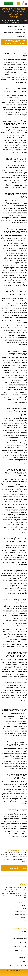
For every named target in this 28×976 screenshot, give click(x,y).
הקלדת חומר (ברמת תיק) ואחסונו (17, 965)
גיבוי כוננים (23, 961)
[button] (18, 3)
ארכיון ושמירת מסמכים (20, 946)
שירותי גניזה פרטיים (21, 954)
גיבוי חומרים (23, 958)
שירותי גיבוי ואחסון (21, 935)
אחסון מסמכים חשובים (20, 939)
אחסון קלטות (23, 942)
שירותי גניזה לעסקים (21, 950)
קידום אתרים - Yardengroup (14, 974)
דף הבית (24, 20)
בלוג (20, 20)
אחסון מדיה (23, 931)
